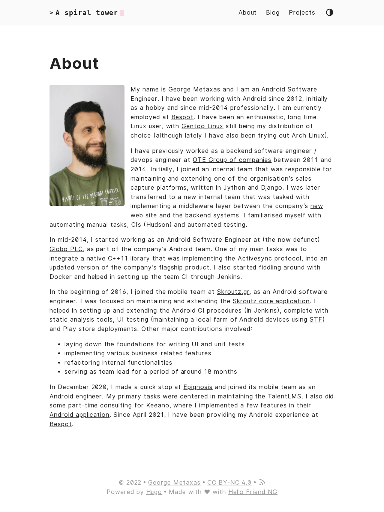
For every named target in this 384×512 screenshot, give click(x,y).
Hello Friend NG (253, 492)
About (247, 12)
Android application (80, 414)
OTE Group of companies (232, 159)
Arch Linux (308, 135)
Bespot (182, 117)
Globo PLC (66, 249)
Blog (273, 12)
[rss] (261, 483)
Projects (302, 12)
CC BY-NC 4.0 (229, 482)
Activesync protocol (270, 258)
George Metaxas (174, 482)
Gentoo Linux (203, 126)
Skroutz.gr (233, 291)
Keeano (158, 405)
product (197, 267)
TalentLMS (285, 396)
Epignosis (198, 387)
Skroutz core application (271, 301)
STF (316, 319)
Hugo (154, 492)
